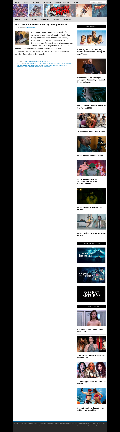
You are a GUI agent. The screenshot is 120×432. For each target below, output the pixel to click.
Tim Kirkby (47, 67)
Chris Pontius (51, 63)
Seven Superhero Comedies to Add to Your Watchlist (90, 409)
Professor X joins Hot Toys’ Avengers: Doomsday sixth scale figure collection (91, 80)
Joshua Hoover (29, 67)
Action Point (29, 63)
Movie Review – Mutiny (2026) (90, 155)
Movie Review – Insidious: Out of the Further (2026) (91, 107)
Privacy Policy (74, 425)
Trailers (47, 61)
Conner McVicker (62, 63)
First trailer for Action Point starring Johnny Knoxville (41, 24)
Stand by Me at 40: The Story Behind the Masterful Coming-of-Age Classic (91, 52)
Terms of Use (64, 425)
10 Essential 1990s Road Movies (91, 132)
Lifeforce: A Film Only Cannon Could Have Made (90, 331)
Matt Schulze (39, 67)
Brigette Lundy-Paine (40, 63)
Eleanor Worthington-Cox (32, 65)
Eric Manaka (46, 65)
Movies (37, 61)
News (42, 61)
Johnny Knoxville (56, 65)
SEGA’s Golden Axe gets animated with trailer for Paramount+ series (88, 181)
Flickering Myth (60, 10)
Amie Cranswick (30, 61)
